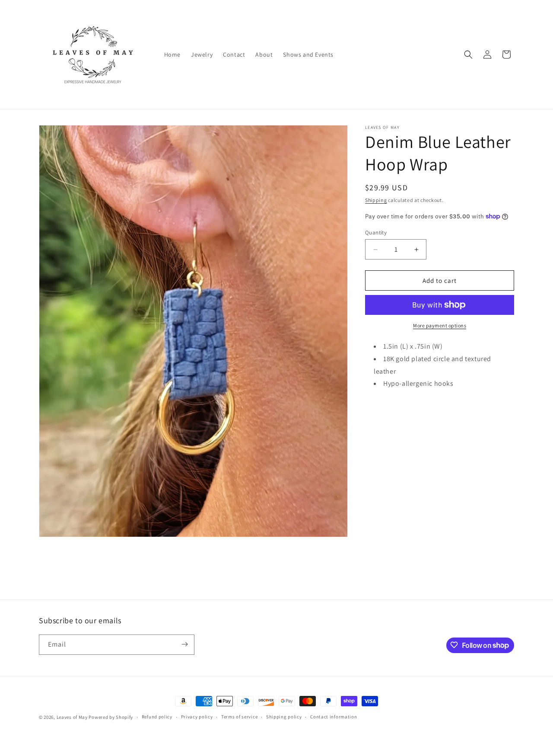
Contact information (333, 717)
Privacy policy (197, 717)
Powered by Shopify (111, 717)
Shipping (376, 200)
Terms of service (239, 717)
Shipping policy (284, 717)
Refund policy (157, 717)
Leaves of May (72, 717)
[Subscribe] (184, 644)
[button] (468, 54)
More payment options (439, 325)
